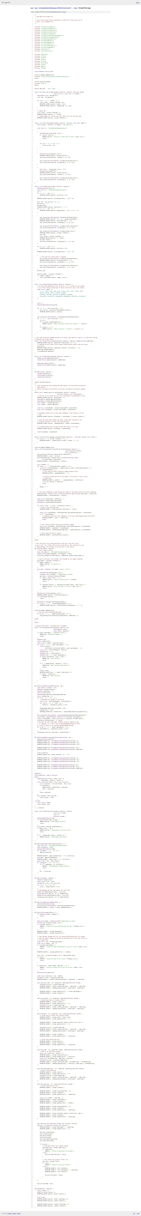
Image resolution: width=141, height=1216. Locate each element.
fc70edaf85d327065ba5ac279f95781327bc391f (55, 8)
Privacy (14, 1213)
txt (134, 1213)
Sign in (137, 2)
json (138, 1213)
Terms (19, 1213)
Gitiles (9, 1213)
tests (75, 8)
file (64, 12)
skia (32, 8)
